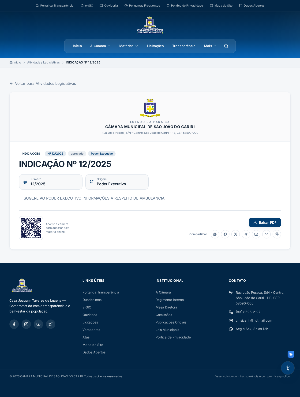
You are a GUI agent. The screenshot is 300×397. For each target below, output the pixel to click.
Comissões (164, 315)
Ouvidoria (89, 315)
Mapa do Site (92, 345)
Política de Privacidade (173, 337)
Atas (86, 337)
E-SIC (86, 307)
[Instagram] (26, 324)
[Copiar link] (266, 234)
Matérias (126, 46)
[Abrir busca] (226, 46)
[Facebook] (14, 324)
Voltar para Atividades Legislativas (45, 83)
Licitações (155, 46)
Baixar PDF (267, 222)
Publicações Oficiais (171, 322)
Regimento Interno (170, 300)
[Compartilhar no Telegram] (246, 234)
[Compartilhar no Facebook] (225, 234)
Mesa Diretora (166, 307)
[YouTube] (38, 324)
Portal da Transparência (100, 292)
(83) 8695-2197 (248, 312)
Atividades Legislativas (43, 62)
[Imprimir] (277, 234)
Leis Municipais (167, 330)
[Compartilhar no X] (235, 234)
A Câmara (98, 46)
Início (77, 46)
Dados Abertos (93, 352)
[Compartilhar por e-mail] (256, 234)
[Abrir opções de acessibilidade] (287, 368)
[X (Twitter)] (50, 324)
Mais (208, 46)
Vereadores (91, 330)
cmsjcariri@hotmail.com (254, 320)
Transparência (184, 46)
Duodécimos (91, 300)
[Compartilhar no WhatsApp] (215, 234)
